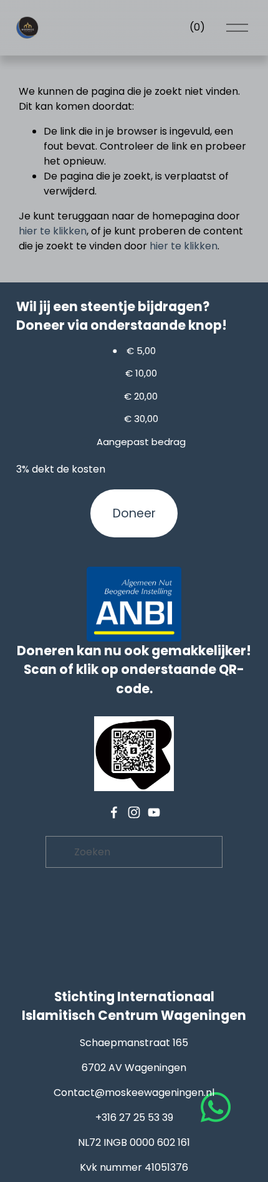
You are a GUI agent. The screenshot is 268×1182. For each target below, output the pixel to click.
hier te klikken (53, 231)
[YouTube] (154, 812)
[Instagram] (134, 812)
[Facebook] (114, 812)
